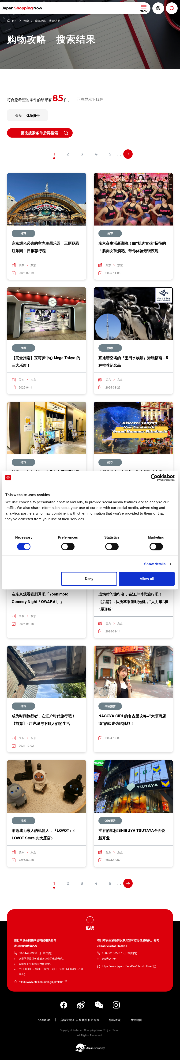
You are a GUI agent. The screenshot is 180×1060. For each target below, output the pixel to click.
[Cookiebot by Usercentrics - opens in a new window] (154, 477)
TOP (14, 20)
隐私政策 (115, 1019)
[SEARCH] (172, 8)
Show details (154, 564)
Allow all (147, 579)
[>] (128, 154)
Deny (89, 579)
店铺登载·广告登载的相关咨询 (79, 1019)
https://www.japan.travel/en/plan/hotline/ (127, 966)
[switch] (68, 546)
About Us (44, 1019)
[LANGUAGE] (158, 8)
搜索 (26, 20)
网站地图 (136, 1019)
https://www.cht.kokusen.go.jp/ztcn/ (41, 982)
